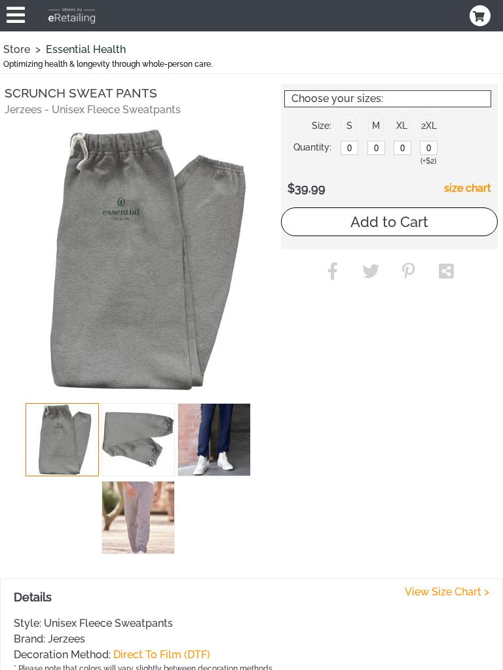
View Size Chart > (447, 592)
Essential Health (86, 49)
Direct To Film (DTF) (161, 654)
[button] (62, 440)
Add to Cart (389, 221)
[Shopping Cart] (481, 15)
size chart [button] (467, 188)
